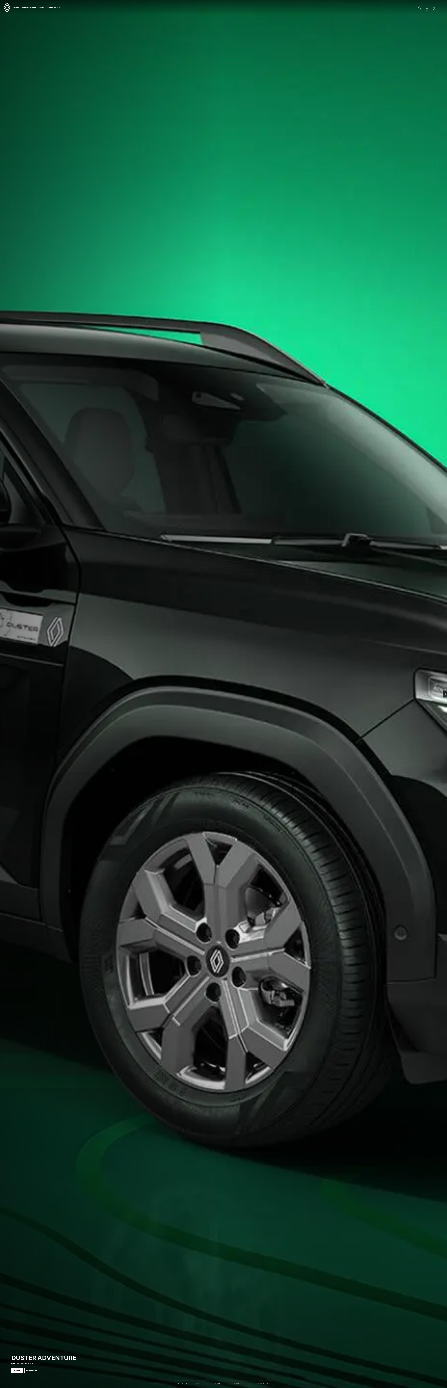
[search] (419, 7)
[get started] (427, 7)
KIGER (236, 1383)
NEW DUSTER (181, 1383)
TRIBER (217, 1383)
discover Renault (53, 7)
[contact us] (441, 7)
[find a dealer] (434, 7)
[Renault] (7, 7)
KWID (197, 1383)
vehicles (16, 7)
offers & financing (29, 7)
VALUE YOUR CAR (260, 1383)
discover (17, 1370)
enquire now (31, 1370)
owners (41, 7)
